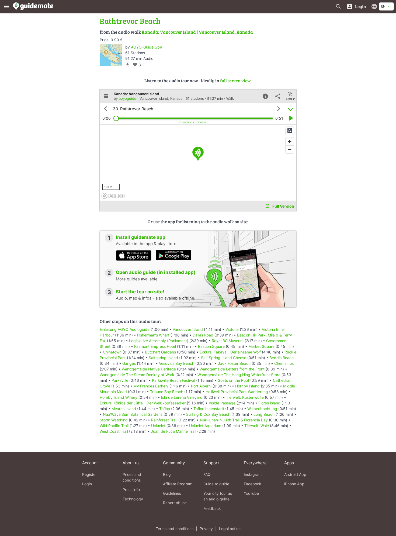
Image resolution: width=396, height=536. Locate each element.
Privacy (206, 528)
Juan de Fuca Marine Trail (173, 431)
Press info (131, 489)
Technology (133, 499)
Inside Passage (222, 403)
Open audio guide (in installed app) (156, 272)
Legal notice (230, 528)
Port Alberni (201, 386)
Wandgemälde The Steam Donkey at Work (137, 374)
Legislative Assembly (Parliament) (158, 340)
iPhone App (294, 484)
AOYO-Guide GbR (146, 47)
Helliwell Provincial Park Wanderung (237, 391)
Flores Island (269, 403)
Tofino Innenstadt (208, 408)
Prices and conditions (132, 477)
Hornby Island (247, 386)
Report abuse (175, 502)
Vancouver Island (188, 329)
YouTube (251, 493)
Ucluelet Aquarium (205, 425)
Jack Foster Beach (234, 363)
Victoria (232, 329)
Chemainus (284, 363)
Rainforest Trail (164, 420)
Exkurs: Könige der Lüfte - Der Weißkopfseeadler (143, 403)
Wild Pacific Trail (114, 425)
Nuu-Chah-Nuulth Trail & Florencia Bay (234, 420)
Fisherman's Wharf (153, 335)
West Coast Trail (114, 431)
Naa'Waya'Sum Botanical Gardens (132, 414)
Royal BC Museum (228, 340)
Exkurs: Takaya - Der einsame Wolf (230, 352)
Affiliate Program (177, 484)
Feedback (212, 508)
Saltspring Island (163, 357)
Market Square (261, 346)
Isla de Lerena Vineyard (182, 397)
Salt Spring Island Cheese (223, 357)
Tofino (164, 408)
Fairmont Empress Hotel (155, 346)
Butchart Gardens (160, 352)
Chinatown (112, 352)
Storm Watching (114, 420)
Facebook (252, 484)
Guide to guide (216, 484)
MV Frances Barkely (150, 386)
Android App (295, 474)
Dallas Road (203, 335)
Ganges (129, 363)
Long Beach (264, 414)
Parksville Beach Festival (173, 380)
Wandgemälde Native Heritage (149, 369)
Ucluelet (158, 425)
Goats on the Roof (233, 380)
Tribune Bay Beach (166, 391)
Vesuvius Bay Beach (176, 363)
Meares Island (124, 408)
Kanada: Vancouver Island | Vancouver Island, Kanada (197, 32)
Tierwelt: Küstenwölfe (245, 397)
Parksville (120, 380)
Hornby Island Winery (118, 397)
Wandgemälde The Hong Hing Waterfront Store (238, 374)
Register (89, 474)
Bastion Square (211, 346)
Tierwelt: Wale (256, 425)
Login (87, 484)
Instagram (253, 474)
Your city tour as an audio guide (217, 496)
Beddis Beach (281, 357)
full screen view (235, 80)
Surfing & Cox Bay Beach (208, 414)
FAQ (207, 474)
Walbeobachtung (262, 408)
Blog (167, 474)
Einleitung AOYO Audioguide (125, 329)
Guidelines (172, 493)
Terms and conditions (174, 528)
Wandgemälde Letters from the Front (232, 369)
